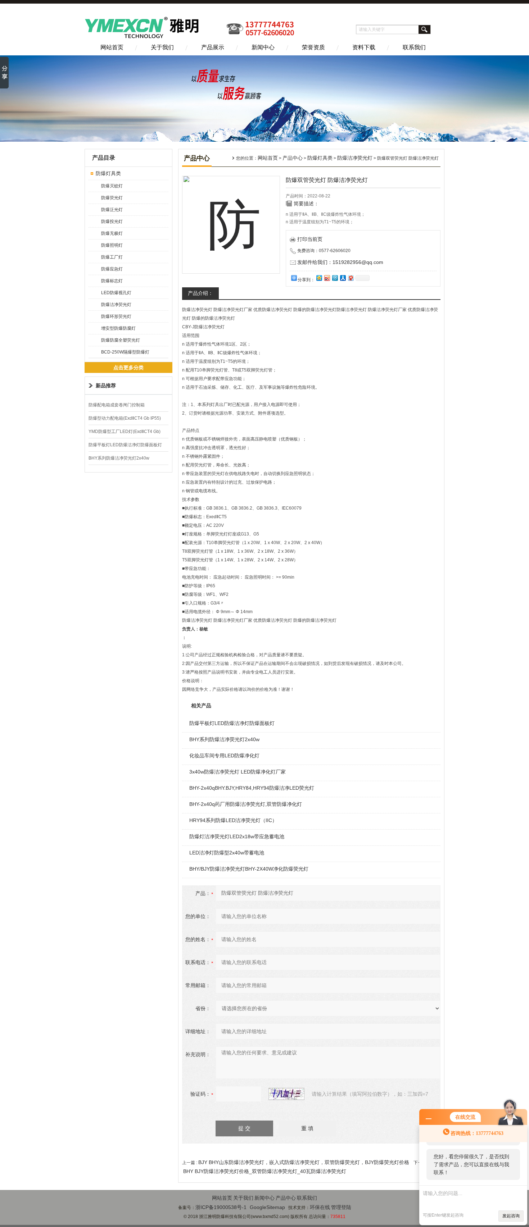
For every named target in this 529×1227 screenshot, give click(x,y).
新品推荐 (106, 385)
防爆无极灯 (112, 233)
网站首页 (111, 47)
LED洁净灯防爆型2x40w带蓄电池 (226, 853)
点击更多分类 (128, 367)
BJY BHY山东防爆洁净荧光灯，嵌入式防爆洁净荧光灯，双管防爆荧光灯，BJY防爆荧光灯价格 (303, 1162)
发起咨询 (511, 1215)
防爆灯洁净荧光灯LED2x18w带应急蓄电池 (236, 836)
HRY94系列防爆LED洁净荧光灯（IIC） (233, 820)
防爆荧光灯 (112, 197)
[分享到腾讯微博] (335, 277)
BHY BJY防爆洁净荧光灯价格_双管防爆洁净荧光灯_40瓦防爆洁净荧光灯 (264, 1171)
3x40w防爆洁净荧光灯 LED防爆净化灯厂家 (237, 772)
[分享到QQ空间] (319, 277)
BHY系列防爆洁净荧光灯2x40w (119, 458)
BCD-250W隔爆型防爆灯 (125, 352)
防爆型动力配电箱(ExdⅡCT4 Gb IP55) (125, 418)
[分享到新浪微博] (327, 277)
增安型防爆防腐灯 (118, 328)
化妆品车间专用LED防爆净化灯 (224, 755)
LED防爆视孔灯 (116, 292)
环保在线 (320, 1207)
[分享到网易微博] (350, 277)
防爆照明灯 (112, 245)
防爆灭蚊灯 (112, 185)
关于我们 (162, 47)
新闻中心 (263, 47)
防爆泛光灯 (112, 209)
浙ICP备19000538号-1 (221, 1207)
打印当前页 (309, 239)
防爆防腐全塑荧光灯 (120, 340)
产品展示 (212, 47)
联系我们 (414, 47)
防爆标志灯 (112, 280)
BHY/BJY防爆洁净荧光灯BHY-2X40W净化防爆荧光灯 (248, 869)
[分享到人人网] (343, 277)
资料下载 (363, 47)
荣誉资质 (313, 47)
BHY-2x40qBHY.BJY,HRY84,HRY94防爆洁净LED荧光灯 (251, 788)
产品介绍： (200, 293)
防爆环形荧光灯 (116, 316)
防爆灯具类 (108, 173)
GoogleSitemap (267, 1207)
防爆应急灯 (112, 269)
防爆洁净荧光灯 (116, 304)
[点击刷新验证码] (286, 1094)
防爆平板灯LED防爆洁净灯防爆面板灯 (125, 444)
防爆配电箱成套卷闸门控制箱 (117, 404)
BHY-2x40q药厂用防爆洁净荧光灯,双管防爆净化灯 (245, 804)
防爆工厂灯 (112, 257)
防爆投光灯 (112, 221)
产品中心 (292, 158)
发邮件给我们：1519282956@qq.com (340, 262)
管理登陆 (341, 1207)
